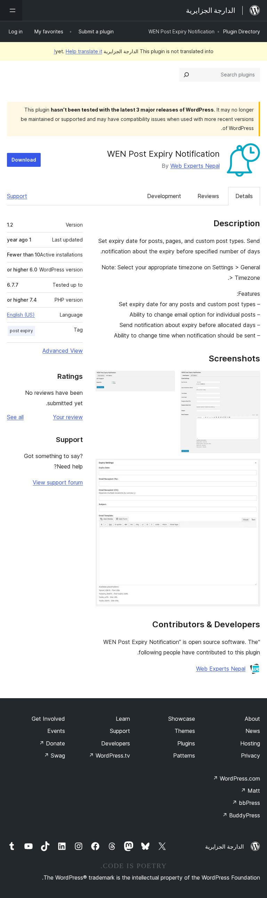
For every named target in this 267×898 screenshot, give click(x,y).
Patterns (184, 755)
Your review (68, 417)
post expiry (21, 330)
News (252, 730)
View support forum (58, 482)
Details (244, 196)
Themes (185, 730)
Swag (54, 755)
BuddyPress (241, 815)
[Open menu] (11, 10)
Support (17, 196)
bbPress (246, 802)
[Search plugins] (186, 75)
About (252, 718)
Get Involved (48, 718)
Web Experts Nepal (195, 165)
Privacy (250, 755)
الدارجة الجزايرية (224, 846)
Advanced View (62, 350)
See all (15, 417)
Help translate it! (78, 51)
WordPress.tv (109, 755)
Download (23, 160)
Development (164, 196)
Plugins (186, 743)
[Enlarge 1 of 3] (250, 380)
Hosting (250, 743)
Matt (250, 790)
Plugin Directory (241, 31)
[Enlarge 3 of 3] (250, 468)
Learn (123, 718)
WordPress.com (236, 778)
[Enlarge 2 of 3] (165, 380)
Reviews (208, 196)
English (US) (21, 315)
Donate (52, 743)
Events (56, 730)
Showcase (181, 718)
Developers (115, 743)
